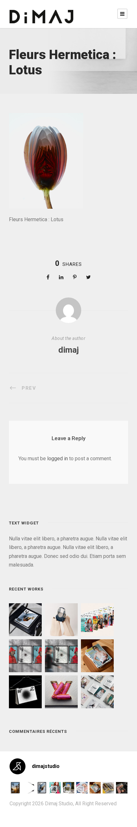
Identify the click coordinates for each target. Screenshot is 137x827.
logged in (57, 458)
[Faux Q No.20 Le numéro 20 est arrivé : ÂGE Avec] (15, 787)
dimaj (68, 350)
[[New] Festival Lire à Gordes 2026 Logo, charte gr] (68, 787)
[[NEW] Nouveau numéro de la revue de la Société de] (108, 787)
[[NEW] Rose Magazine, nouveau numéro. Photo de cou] (95, 787)
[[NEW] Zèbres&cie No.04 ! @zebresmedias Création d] (121, 787)
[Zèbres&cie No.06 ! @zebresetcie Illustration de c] (55, 787)
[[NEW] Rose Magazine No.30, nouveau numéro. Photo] (82, 787)
